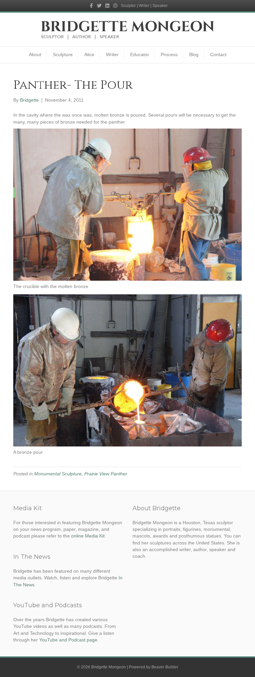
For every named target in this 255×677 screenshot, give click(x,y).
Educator (139, 54)
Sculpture (63, 54)
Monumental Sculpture (58, 473)
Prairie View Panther (105, 473)
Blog (194, 54)
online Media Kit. (88, 535)
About (35, 54)
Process (169, 54)
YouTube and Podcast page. (69, 639)
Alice (89, 54)
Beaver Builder (164, 667)
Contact (218, 54)
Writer (112, 54)
